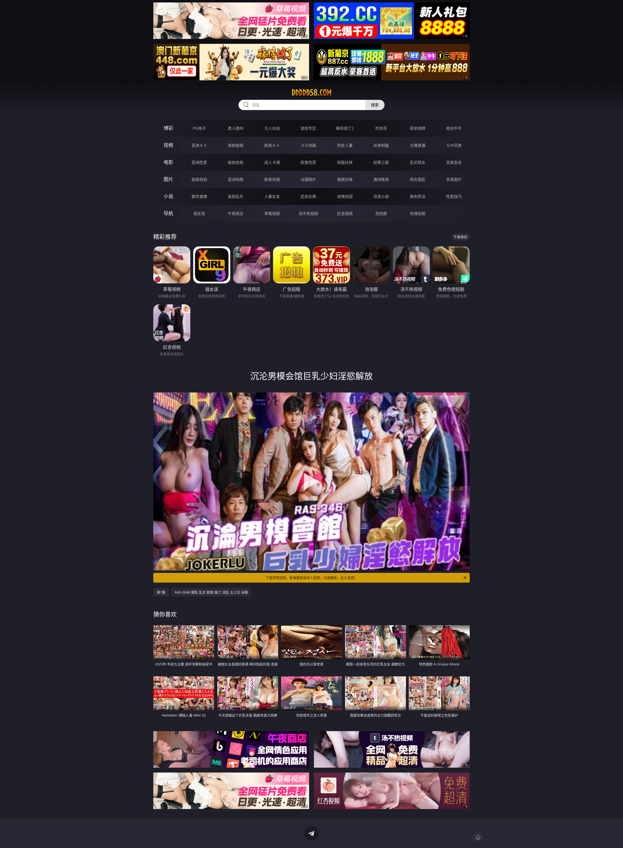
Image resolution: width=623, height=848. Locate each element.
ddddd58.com (312, 92)
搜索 (375, 105)
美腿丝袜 (345, 179)
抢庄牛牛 (454, 128)
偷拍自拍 (235, 162)
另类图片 (454, 179)
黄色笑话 (417, 196)
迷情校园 (345, 196)
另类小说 (381, 196)
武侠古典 (308, 196)
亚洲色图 (235, 179)
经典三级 (381, 162)
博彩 (168, 128)
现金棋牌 (417, 128)
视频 (168, 145)
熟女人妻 (345, 145)
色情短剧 (417, 213)
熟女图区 (417, 179)
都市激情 (199, 196)
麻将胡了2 (345, 128)
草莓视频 (272, 213)
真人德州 (235, 128)
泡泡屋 (381, 213)
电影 (168, 162)
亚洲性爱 (199, 162)
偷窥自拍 (199, 179)
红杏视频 (345, 213)
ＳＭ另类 (454, 145)
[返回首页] (478, 837)
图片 (168, 179)
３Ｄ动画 (308, 145)
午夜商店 (235, 213)
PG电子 (199, 128)
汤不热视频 (308, 213)
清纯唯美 (381, 179)
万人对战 (272, 128)
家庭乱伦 (235, 196)
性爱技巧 (454, 196)
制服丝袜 (345, 162)
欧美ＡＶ (272, 145)
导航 (168, 213)
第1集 (161, 592)
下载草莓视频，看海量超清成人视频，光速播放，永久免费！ (311, 577)
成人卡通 (272, 162)
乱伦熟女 (417, 162)
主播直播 (417, 145)
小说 (168, 196)
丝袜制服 (381, 145)
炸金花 (381, 128)
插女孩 (199, 213)
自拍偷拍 (235, 145)
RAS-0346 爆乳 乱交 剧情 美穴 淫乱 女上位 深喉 (211, 592)
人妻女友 (272, 196)
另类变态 (454, 162)
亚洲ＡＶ (199, 145)
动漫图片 (308, 179)
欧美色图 (272, 179)
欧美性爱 (308, 162)
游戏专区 (308, 128)
